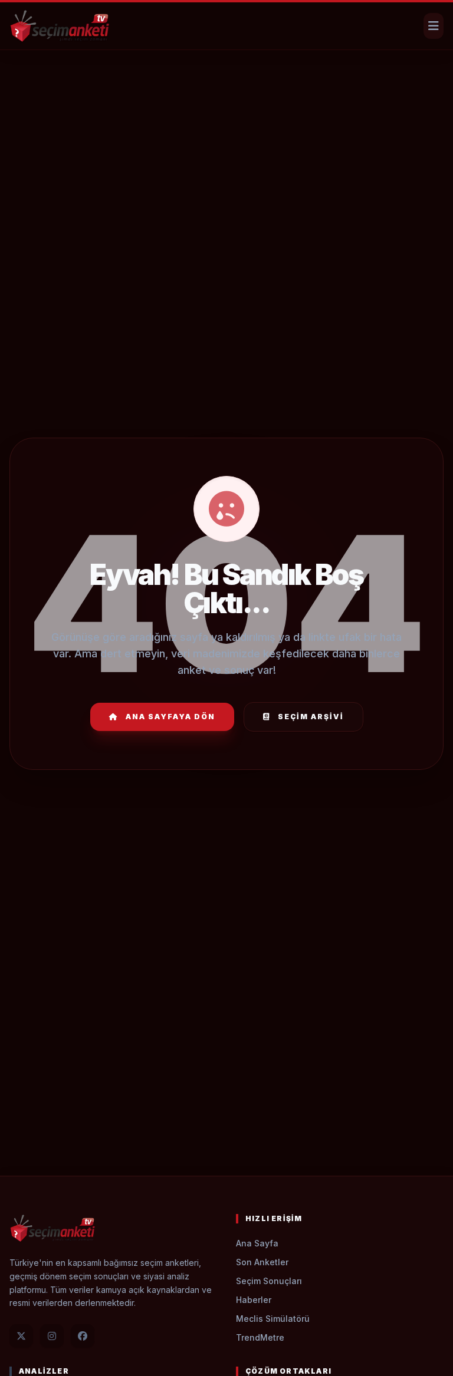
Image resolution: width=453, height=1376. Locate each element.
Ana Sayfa (257, 1243)
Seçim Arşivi (311, 716)
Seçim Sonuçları (269, 1281)
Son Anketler (262, 1262)
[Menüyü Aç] (434, 26)
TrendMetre (260, 1337)
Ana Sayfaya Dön (170, 716)
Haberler (253, 1300)
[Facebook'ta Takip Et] (82, 1336)
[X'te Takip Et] (21, 1336)
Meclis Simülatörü (273, 1319)
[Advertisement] (226, 86)
